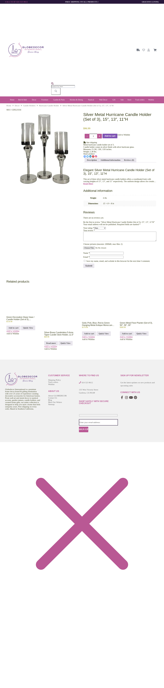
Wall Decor (103, 100)
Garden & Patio (59, 100)
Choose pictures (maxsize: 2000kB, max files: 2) (102, 244)
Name (86, 253)
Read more (51, 343)
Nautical (91, 100)
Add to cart (110, 136)
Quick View (28, 328)
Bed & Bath (22, 100)
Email (86, 257)
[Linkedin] (90, 156)
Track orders (139, 100)
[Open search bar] (52, 84)
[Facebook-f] (122, 397)
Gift (113, 100)
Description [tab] (92, 160)
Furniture (44, 100)
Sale (122, 100)
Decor (34, 100)
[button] (23, 99)
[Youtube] (131, 397)
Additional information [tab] (110, 160)
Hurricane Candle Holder (49, 106)
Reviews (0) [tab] (129, 160)
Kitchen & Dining (76, 100)
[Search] (55, 91)
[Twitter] (87, 156)
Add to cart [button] (13, 328)
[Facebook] (85, 156)
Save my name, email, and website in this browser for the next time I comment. (118, 261)
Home (12, 100)
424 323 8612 (87, 383)
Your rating (88, 228)
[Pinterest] (93, 156)
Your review (89, 230)
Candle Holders (29, 106)
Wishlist (151, 100)
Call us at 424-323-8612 (16, 2)
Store (129, 100)
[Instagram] (96, 156)
